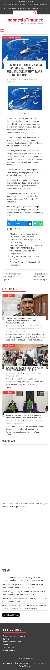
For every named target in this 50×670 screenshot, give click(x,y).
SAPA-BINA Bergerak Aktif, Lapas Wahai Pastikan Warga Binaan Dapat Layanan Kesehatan (25, 368)
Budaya (30, 5)
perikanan (30, 79)
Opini (14, 8)
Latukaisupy (35, 326)
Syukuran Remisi (18, 423)
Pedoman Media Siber (12, 641)
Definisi (6, 639)
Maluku (11, 37)
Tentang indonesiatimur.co (14, 636)
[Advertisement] (25, 540)
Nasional (18, 37)
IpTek (36, 5)
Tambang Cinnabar (13, 331)
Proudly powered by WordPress (15, 663)
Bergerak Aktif (31, 373)
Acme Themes (25, 666)
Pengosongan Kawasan (32, 328)
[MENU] (2, 30)
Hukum (16, 5)
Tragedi (25, 331)
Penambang (17, 328)
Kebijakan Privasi (10, 650)
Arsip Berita (7, 644)
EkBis (5, 5)
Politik (10, 5)
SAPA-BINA (15, 376)
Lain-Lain (44, 8)
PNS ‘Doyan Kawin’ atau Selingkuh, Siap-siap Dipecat (13, 277)
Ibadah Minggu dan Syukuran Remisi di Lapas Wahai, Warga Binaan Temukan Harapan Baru (24, 416)
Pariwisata (43, 5)
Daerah (5, 296)
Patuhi (8, 328)
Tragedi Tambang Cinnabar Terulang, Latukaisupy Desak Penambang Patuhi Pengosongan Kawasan (21, 320)
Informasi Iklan (9, 647)
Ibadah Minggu (31, 421)
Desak (27, 326)
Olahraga (23, 5)
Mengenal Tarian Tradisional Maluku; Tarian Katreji (39, 277)
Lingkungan (7, 8)
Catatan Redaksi (33, 8)
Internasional (22, 8)
